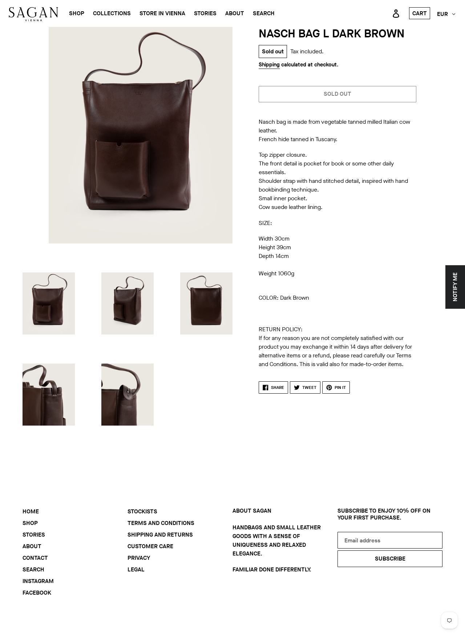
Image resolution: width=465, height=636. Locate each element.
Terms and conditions (161, 523)
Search (33, 569)
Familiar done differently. (271, 569)
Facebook (37, 592)
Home (31, 511)
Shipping (269, 64)
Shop (30, 523)
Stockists (142, 511)
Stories (34, 534)
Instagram (38, 581)
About (32, 546)
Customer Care (150, 546)
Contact (35, 558)
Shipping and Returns (160, 534)
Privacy (139, 558)
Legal (136, 569)
